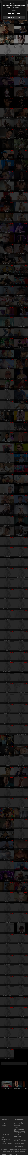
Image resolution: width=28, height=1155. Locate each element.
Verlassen (14, 10)
